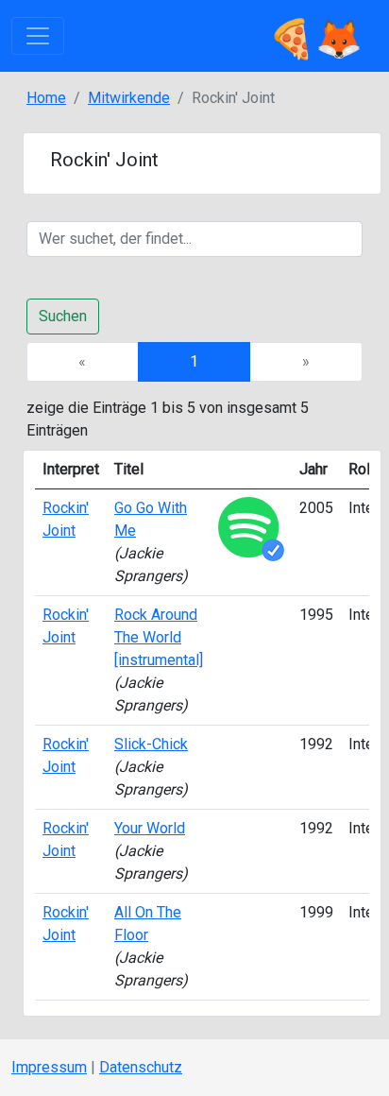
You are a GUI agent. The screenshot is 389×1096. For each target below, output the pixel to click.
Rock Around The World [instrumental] (158, 637)
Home (46, 98)
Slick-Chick (151, 744)
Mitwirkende (129, 98)
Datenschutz (140, 1067)
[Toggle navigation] (37, 36)
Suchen (63, 316)
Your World (149, 828)
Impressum (49, 1067)
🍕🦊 (315, 35)
